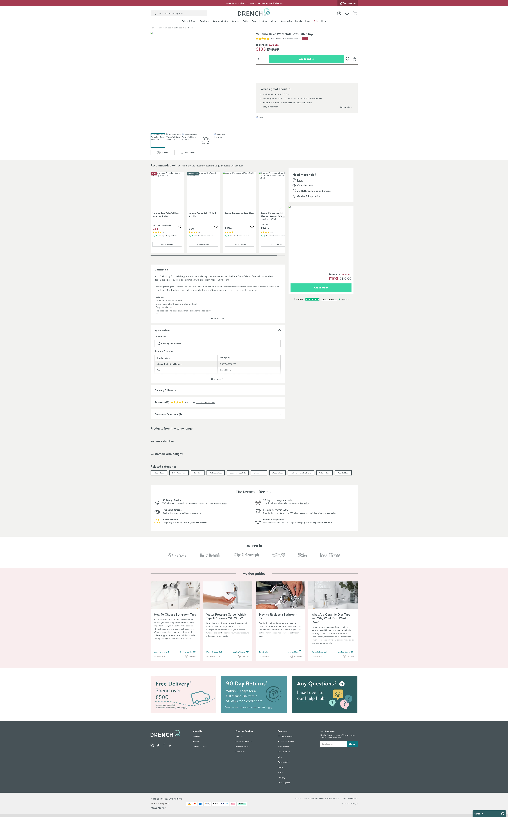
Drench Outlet (283, 762)
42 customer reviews (290, 38)
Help (323, 21)
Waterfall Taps (343, 472)
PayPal (280, 767)
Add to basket (315, 58)
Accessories (286, 21)
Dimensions (192, 153)
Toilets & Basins (189, 21)
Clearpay (281, 777)
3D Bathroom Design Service (314, 191)
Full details (345, 107)
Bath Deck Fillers (179, 472)
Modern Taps (277, 472)
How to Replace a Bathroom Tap (278, 616)
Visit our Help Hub (160, 803)
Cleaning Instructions (171, 343)
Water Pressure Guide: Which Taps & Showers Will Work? (226, 616)
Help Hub (239, 736)
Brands (298, 21)
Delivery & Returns (165, 390)
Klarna (280, 772)
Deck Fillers (189, 27)
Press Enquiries (284, 783)
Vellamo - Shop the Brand (301, 472)
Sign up (352, 744)
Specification (162, 330)
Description (161, 269)
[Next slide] (282, 212)
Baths (245, 21)
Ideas (307, 21)
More (224, 503)
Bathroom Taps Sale (238, 472)
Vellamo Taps (324, 472)
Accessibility (353, 798)
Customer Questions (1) (168, 414)
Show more (216, 318)
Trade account (349, 3)
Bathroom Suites (220, 21)
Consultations (305, 185)
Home (153, 27)
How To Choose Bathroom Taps (175, 614)
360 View (167, 153)
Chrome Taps (259, 472)
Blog (280, 757)
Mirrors (274, 21)
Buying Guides (188, 652)
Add (171, 244)
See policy (304, 503)
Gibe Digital (354, 804)
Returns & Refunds (242, 746)
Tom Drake (263, 652)
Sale (316, 21)
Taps (254, 21)
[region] (218, 214)
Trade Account (283, 746)
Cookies (343, 798)
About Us (196, 736)
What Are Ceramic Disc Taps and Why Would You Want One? (331, 618)
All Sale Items (159, 472)
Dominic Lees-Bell (161, 652)
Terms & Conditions (317, 798)
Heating (263, 21)
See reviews (201, 522)
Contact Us (240, 752)
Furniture (204, 21)
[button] (205, 140)
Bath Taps (178, 27)
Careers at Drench (200, 746)
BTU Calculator (284, 752)
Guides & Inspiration (309, 196)
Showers (235, 21)
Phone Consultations (286, 741)
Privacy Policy (332, 798)
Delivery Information (243, 741)
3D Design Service (285, 736)
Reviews (159, 402)
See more (328, 522)
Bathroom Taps (165, 27)
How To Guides (293, 652)
